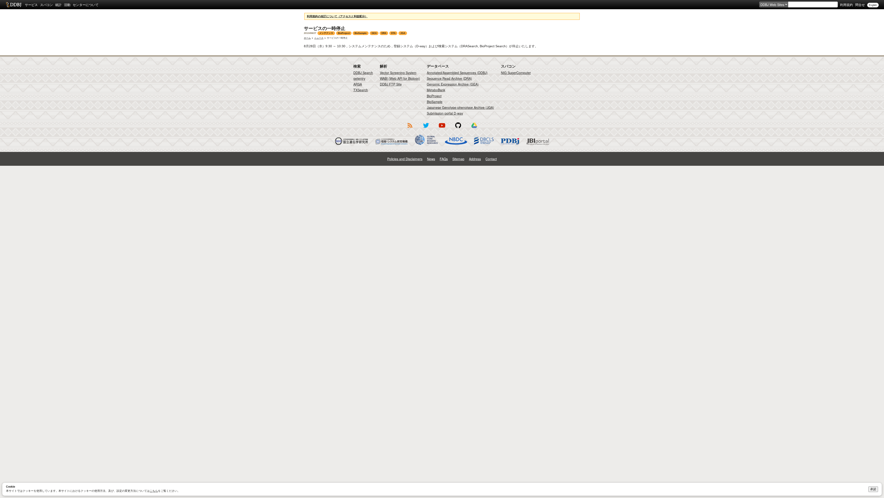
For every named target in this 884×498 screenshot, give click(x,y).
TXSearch (360, 90)
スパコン (46, 4)
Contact (491, 159)
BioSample (434, 101)
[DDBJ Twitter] (425, 128)
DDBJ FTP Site (391, 84)
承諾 (873, 489)
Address (475, 159)
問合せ (860, 4)
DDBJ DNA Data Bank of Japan (13, 4)
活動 (67, 4)
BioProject (434, 96)
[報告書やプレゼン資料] (474, 128)
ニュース (318, 38)
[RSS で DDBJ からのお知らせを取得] (409, 128)
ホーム (307, 38)
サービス (31, 4)
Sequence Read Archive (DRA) (449, 78)
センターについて (86, 4)
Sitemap (458, 159)
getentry (359, 78)
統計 (58, 4)
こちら (154, 490)
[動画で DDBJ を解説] (442, 128)
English (873, 5)
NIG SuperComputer (516, 72)
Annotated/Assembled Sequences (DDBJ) (457, 72)
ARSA (357, 84)
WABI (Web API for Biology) (400, 78)
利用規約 (846, 4)
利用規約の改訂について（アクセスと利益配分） (337, 16)
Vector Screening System (398, 72)
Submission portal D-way (445, 113)
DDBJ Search (363, 72)
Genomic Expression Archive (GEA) (453, 84)
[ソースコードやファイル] (458, 128)
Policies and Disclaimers (404, 159)
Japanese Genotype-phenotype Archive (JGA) (460, 107)
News (431, 159)
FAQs (444, 159)
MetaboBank (436, 90)
